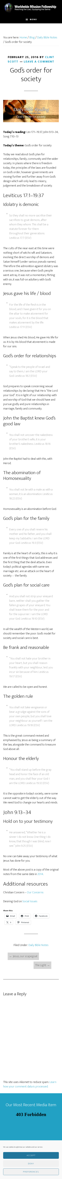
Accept (31, 1155)
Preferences (31, 1172)
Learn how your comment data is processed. (29, 1084)
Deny (31, 1163)
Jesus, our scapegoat (23, 956)
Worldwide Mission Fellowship (31, 8)
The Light (42, 965)
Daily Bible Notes (38, 945)
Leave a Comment (39, 61)
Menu (33, 19)
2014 (40, 874)
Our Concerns (35, 892)
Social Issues (29, 901)
